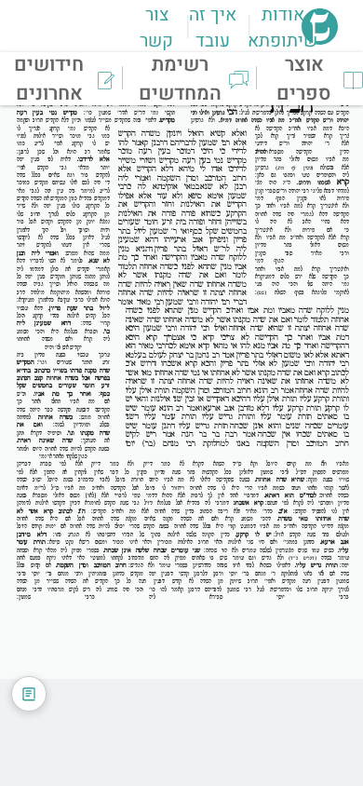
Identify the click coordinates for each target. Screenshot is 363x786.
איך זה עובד (212, 28)
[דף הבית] (320, 39)
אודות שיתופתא (282, 28)
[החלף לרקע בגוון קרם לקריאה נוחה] (29, 693)
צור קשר (156, 28)
